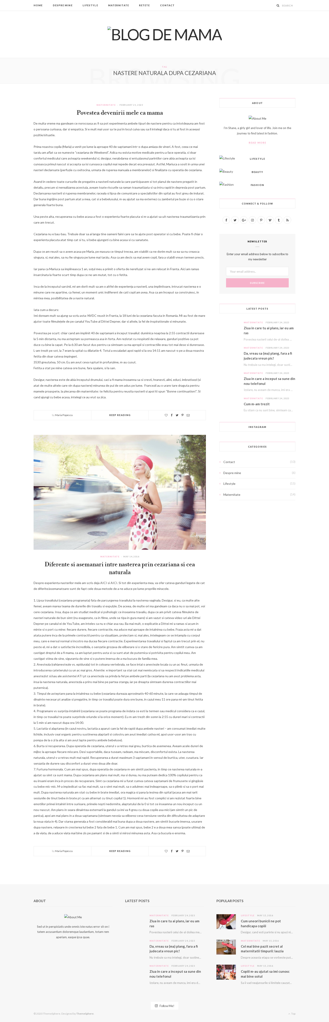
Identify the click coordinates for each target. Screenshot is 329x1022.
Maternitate (118, 5)
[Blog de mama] (164, 34)
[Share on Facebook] (172, 415)
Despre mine (63, 5)
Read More (257, 142)
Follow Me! (166, 1006)
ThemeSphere (85, 1013)
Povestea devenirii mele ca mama (120, 113)
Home (38, 5)
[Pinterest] (183, 415)
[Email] (188, 415)
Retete (144, 5)
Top (293, 1013)
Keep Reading (120, 415)
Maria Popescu (64, 415)
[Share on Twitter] (177, 415)
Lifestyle (90, 5)
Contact (167, 5)
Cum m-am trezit (257, 404)
